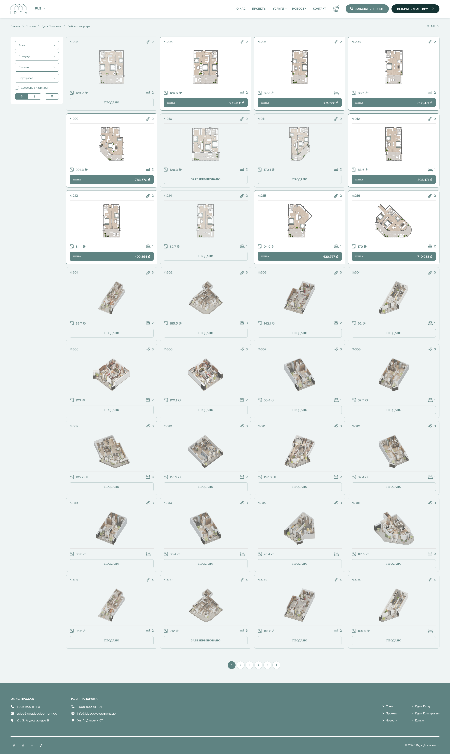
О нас (241, 9)
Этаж (431, 26)
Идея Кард (422, 706)
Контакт (319, 9)
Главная (15, 26)
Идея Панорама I (51, 26)
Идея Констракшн (427, 713)
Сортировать (26, 78)
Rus (38, 8)
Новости (299, 9)
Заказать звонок (369, 9)
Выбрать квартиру (412, 9)
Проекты (259, 9)
